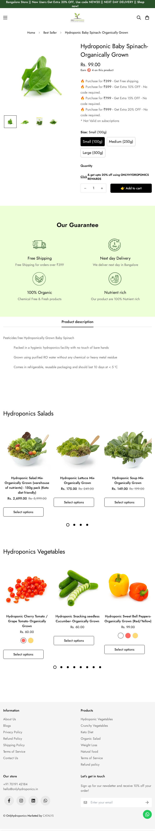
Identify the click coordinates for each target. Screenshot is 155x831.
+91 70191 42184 (15, 784)
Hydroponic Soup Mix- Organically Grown (128, 480)
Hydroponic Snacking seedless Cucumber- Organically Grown (77, 618)
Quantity (86, 165)
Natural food (89, 751)
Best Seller (50, 32)
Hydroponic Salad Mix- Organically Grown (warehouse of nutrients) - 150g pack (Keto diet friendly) (27, 485)
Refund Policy (12, 738)
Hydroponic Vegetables (97, 719)
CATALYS (48, 816)
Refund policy (90, 764)
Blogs (7, 725)
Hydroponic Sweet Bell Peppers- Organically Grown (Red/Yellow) (128, 618)
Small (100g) (93, 141)
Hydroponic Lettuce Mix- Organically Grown (77, 480)
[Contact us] (147, 814)
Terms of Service (14, 751)
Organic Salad (91, 738)
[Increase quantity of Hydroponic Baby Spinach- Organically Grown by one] (101, 188)
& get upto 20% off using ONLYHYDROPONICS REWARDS (115, 177)
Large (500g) (93, 152)
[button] (147, 17)
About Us (9, 719)
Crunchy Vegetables (94, 725)
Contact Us (10, 758)
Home (31, 32)
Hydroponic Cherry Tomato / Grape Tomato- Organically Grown (27, 621)
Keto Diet (87, 732)
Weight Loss (89, 745)
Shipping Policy (14, 745)
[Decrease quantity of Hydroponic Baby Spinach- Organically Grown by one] (85, 188)
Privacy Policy (12, 732)
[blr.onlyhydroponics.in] (77, 17)
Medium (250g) (121, 141)
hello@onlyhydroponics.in (20, 789)
